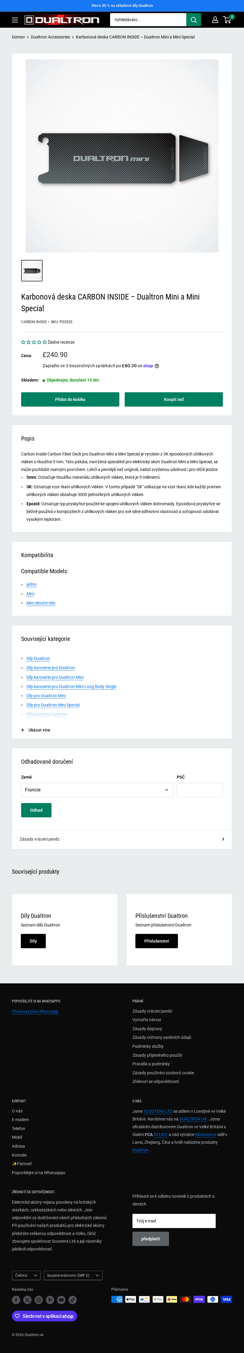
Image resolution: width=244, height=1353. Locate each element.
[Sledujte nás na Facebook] (16, 1300)
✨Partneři (22, 1163)
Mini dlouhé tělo (40, 603)
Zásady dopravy (147, 1028)
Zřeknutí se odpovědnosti (155, 1081)
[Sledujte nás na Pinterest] (50, 1300)
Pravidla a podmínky (151, 1063)
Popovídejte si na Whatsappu (38, 1172)
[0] (227, 19)
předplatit (150, 1238)
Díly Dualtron (38, 658)
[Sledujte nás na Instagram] (39, 1300)
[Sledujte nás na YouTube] (61, 1300)
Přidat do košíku (70, 399)
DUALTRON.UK (193, 1119)
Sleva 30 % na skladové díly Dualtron (122, 5)
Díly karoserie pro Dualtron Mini (55, 677)
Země (26, 777)
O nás (17, 1111)
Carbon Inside (34, 322)
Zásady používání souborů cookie (163, 1072)
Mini (30, 593)
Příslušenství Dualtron (46, 714)
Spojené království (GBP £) (68, 1275)
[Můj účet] (215, 19)
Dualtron (140, 1150)
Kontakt (19, 1155)
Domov (18, 37)
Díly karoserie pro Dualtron (50, 667)
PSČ (181, 777)
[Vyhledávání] (193, 19)
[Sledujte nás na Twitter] (27, 1300)
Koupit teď (174, 399)
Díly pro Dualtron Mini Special (53, 705)
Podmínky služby (148, 1046)
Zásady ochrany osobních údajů (161, 1037)
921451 (161, 1134)
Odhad (36, 810)
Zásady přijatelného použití (157, 1055)
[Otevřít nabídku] (15, 20)
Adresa (18, 1146)
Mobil (17, 1137)
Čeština (21, 1275)
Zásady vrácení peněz (40, 839)
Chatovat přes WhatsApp (35, 1011)
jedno (31, 584)
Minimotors (205, 1134)
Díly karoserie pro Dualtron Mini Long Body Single (71, 686)
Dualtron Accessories (50, 37)
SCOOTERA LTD (157, 1111)
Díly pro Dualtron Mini (46, 695)
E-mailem (20, 1119)
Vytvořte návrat (146, 1019)
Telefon (18, 1128)
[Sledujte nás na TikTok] (72, 1300)
